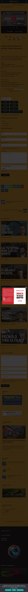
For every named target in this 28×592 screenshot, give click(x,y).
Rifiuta (14, 590)
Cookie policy (20, 590)
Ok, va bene (8, 590)
